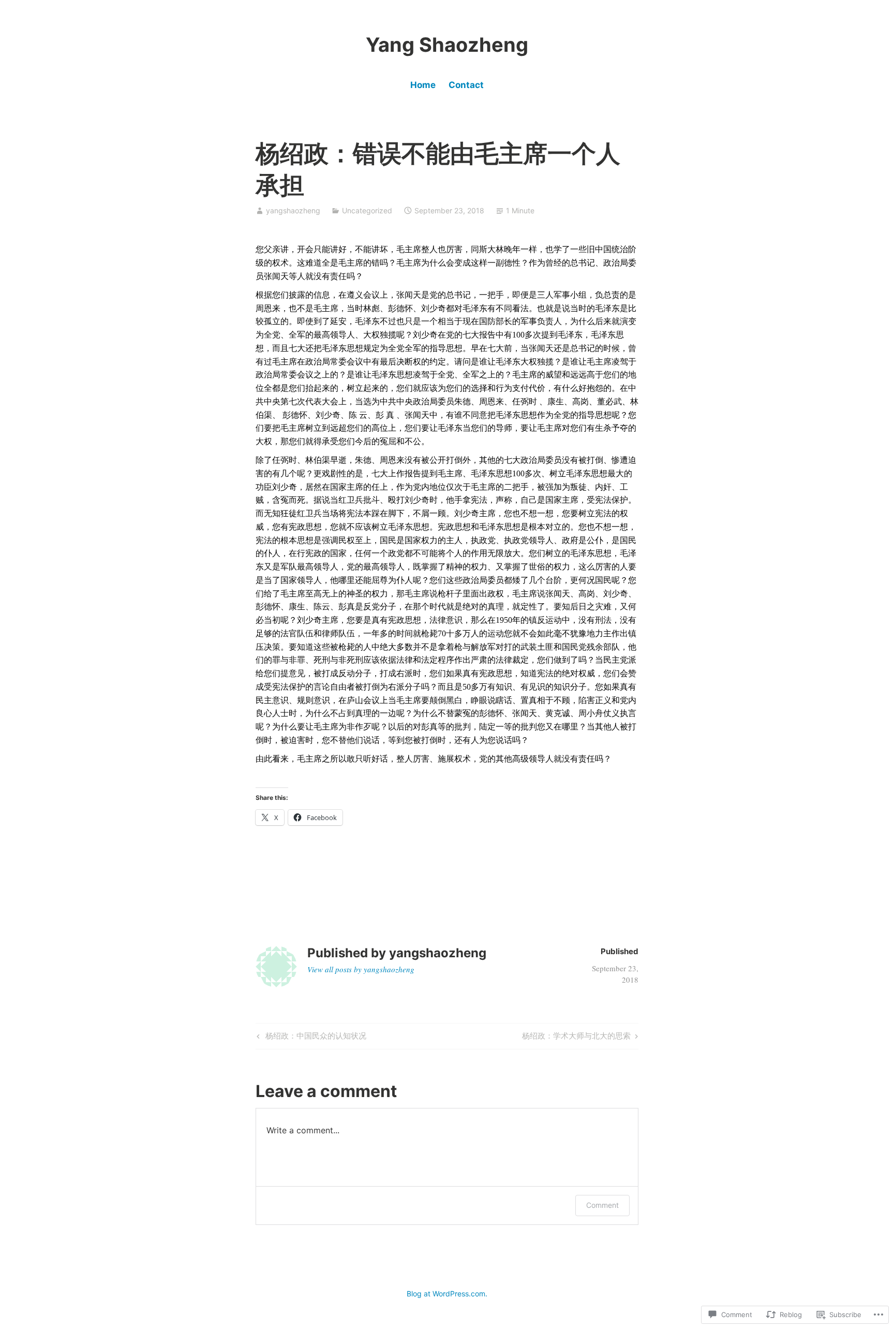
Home (423, 85)
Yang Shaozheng (447, 44)
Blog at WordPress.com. (447, 1293)
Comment (602, 1205)
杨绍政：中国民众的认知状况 (310, 1037)
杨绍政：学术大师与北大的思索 (576, 1037)
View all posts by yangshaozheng (360, 969)
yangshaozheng (293, 210)
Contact (466, 85)
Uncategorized (367, 210)
